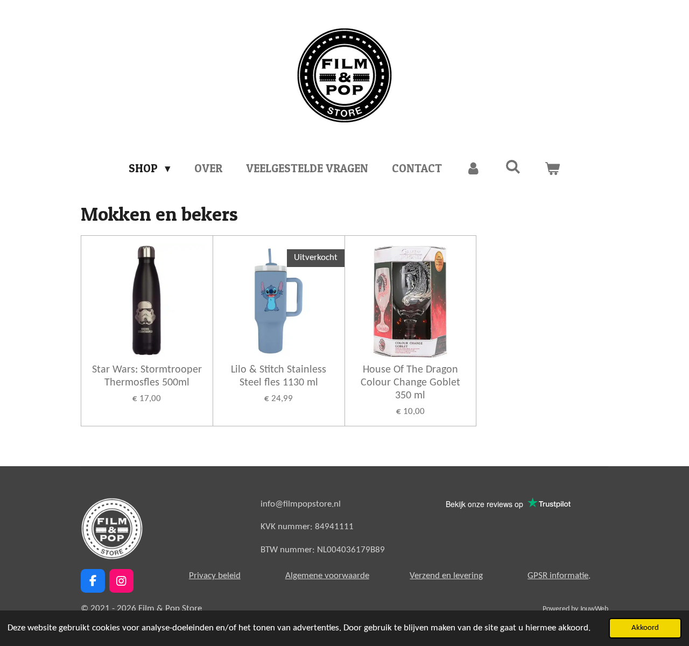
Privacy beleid (215, 575)
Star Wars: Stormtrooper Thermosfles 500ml (147, 376)
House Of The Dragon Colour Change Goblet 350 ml (410, 382)
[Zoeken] (513, 167)
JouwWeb (594, 609)
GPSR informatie (558, 575)
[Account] (473, 168)
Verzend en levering (446, 575)
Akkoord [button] (645, 628)
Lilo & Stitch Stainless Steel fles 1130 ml (278, 376)
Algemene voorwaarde (327, 575)
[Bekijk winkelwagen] (553, 168)
